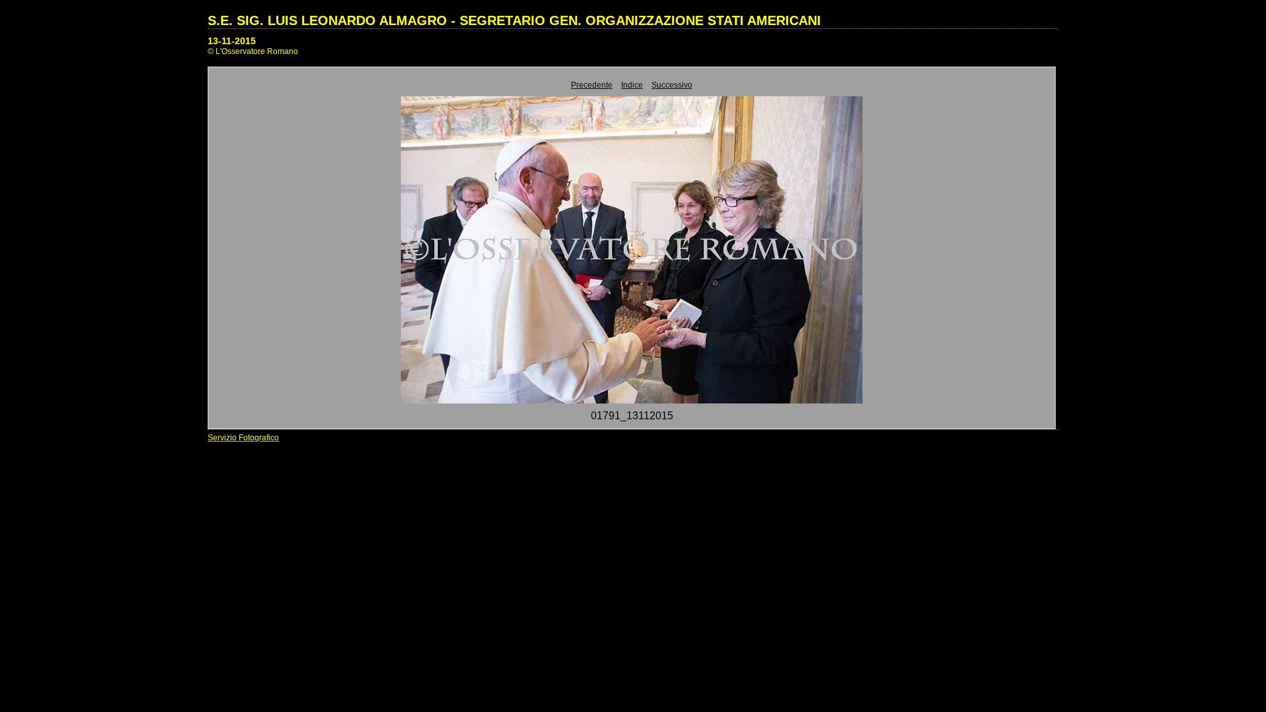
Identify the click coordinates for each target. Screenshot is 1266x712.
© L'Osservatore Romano (253, 51)
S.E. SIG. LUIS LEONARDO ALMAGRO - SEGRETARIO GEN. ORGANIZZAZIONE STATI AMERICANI (514, 20)
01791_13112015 (632, 415)
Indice (632, 85)
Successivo (671, 85)
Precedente (592, 85)
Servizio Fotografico (243, 437)
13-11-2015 (232, 41)
